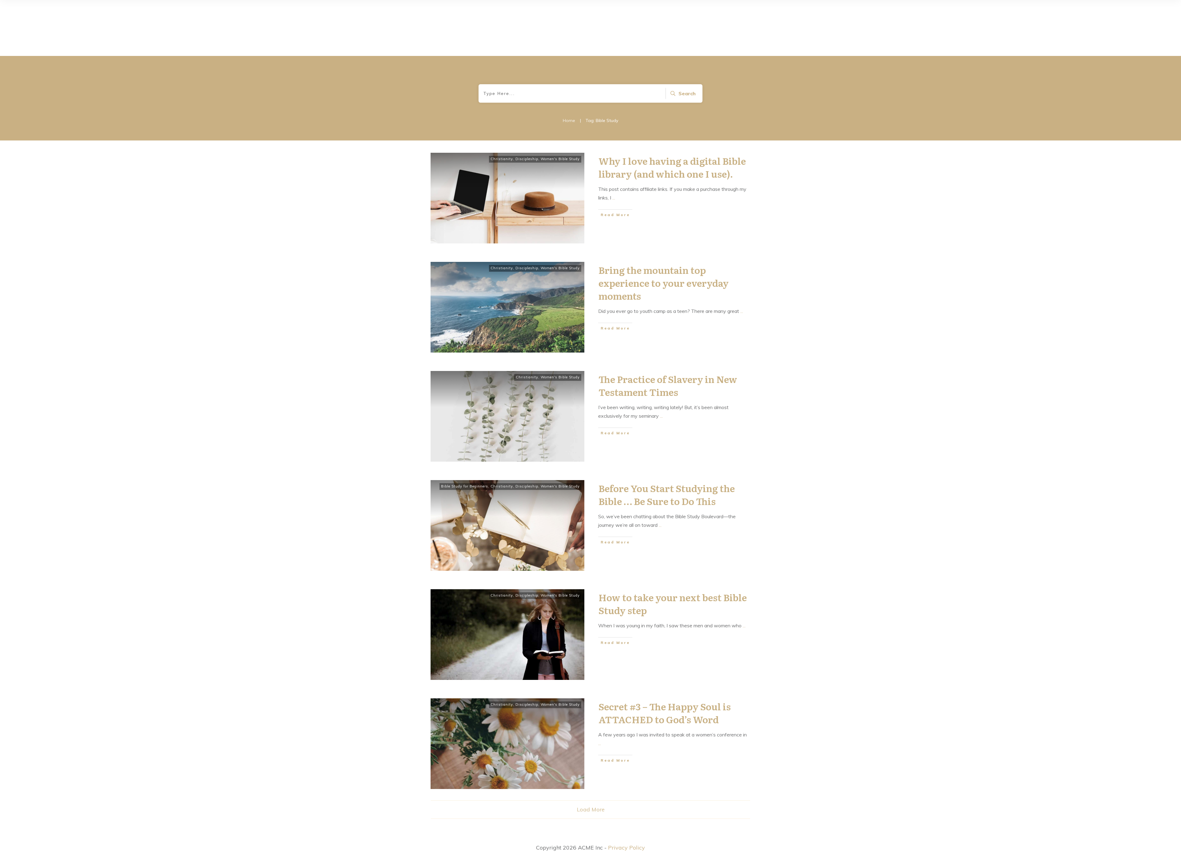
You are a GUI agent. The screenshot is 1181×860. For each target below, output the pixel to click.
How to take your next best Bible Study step (672, 603)
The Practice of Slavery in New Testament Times (667, 385)
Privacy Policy (626, 847)
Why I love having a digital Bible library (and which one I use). (672, 167)
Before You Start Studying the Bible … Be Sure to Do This (666, 494)
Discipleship (526, 159)
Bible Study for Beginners (464, 486)
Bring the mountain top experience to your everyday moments (663, 282)
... (613, 198)
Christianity (502, 159)
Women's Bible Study (560, 159)
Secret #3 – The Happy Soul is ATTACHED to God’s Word (664, 713)
